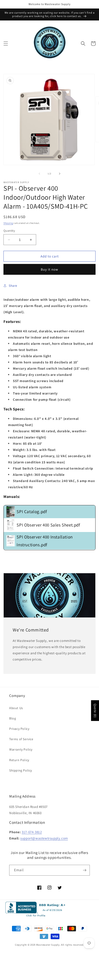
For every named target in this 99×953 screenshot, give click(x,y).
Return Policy (19, 760)
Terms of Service (21, 739)
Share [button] (13, 286)
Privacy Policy (19, 729)
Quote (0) (95, 711)
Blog (12, 718)
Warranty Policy (20, 749)
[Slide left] (39, 174)
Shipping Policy (20, 770)
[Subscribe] (84, 870)
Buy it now (49, 269)
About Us (16, 708)
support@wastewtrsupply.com (44, 838)
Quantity (9, 231)
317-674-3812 (32, 832)
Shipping (8, 223)
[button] (6, 43)
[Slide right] (60, 174)
